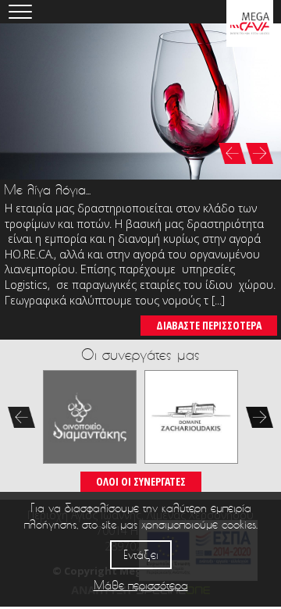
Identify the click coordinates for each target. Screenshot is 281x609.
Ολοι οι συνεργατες (141, 481)
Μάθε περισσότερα (141, 585)
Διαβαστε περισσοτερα (208, 325)
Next (259, 417)
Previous (21, 417)
